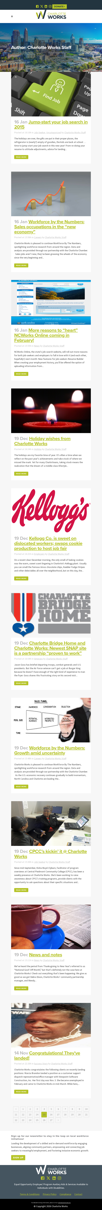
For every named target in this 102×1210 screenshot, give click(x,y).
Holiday (38, 449)
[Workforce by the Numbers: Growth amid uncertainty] (51, 720)
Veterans (38, 658)
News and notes (45, 955)
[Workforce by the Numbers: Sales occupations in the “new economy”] (51, 194)
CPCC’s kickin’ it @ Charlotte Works (50, 854)
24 (30, 1120)
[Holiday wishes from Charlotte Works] (51, 410)
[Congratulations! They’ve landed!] (51, 1025)
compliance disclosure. (64, 1202)
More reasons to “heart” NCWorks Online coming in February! (46, 335)
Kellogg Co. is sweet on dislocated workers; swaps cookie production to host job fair (48, 543)
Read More (21, 157)
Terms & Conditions (30, 1194)
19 (72, 1114)
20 (79, 1114)
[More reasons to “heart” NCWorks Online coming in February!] (51, 302)
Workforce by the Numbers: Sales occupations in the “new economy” (49, 227)
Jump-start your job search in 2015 (51, 124)
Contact (78, 1194)
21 (86, 1114)
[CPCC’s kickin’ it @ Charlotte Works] (51, 823)
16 (51, 1114)
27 (51, 1120)
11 (16, 1114)
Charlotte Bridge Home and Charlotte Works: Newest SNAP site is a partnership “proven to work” (50, 648)
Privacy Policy (49, 1194)
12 (23, 1114)
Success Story (41, 1063)
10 (86, 1109)
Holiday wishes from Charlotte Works (42, 441)
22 (16, 1120)
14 (37, 1114)
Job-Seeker (39, 132)
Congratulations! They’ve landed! (47, 1055)
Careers (38, 237)
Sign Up (18, 1157)
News (37, 345)
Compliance (65, 1194)
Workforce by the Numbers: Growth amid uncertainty (49, 750)
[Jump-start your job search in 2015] (51, 94)
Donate (59, 6)
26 (44, 1120)
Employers (39, 553)
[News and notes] (51, 927)
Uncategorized (53, 132)
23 (23, 1120)
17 (58, 1114)
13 (30, 1114)
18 (65, 1114)
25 (37, 1120)
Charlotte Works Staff (75, 132)
